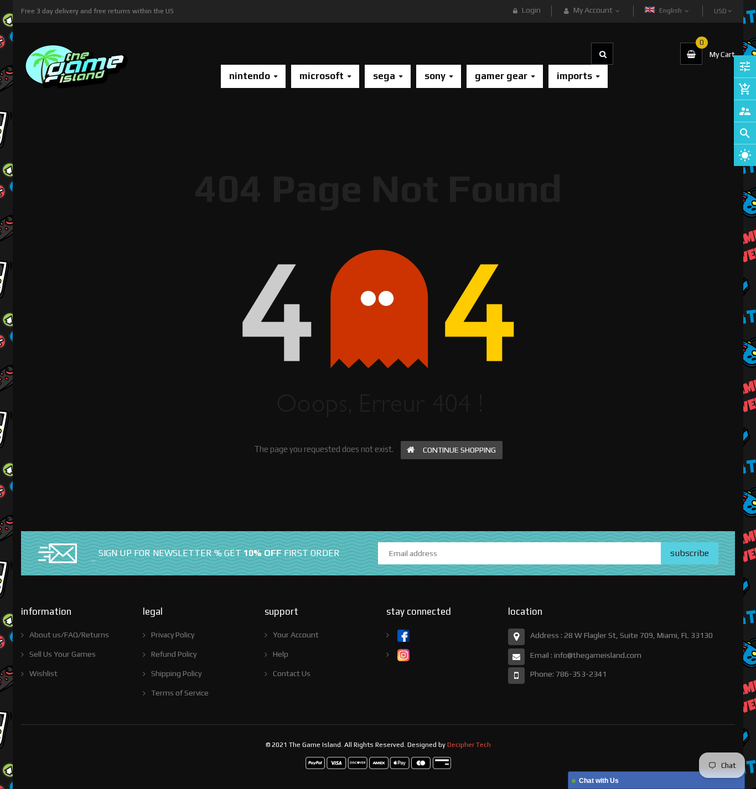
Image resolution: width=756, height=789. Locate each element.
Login (531, 10)
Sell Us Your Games (62, 654)
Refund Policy (173, 654)
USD (721, 6)
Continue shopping (459, 449)
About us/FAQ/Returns (69, 634)
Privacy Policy (172, 634)
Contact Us (291, 673)
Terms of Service (180, 692)
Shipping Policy (176, 673)
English (671, 10)
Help (280, 654)
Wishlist (43, 673)
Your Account (296, 634)
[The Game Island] (378, 762)
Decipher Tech (469, 745)
